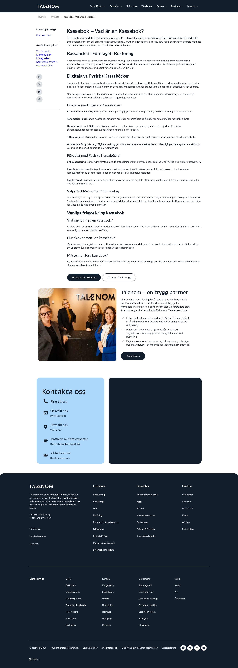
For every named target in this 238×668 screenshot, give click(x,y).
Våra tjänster (96, 6)
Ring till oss (58, 401)
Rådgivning (98, 501)
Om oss (160, 6)
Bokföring (97, 515)
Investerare (187, 508)
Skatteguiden (43, 54)
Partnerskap (188, 529)
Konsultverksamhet (146, 515)
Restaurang (142, 522)
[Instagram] (197, 648)
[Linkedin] (190, 648)
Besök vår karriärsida (60, 458)
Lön (95, 508)
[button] (39, 77)
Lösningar (99, 486)
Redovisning (99, 494)
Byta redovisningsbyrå (103, 549)
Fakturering (98, 529)
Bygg (139, 501)
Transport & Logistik (146, 536)
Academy (175, 6)
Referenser (131, 6)
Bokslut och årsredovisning (105, 522)
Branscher (115, 6)
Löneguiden (43, 58)
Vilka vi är (186, 501)
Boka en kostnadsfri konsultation (65, 444)
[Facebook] (183, 648)
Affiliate (186, 522)
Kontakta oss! (43, 35)
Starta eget (42, 51)
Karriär (185, 515)
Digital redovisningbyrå (104, 542)
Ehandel (140, 508)
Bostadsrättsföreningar (147, 494)
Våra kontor (146, 6)
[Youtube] (204, 648)
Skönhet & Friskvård (146, 529)
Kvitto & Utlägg (100, 536)
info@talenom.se (58, 415)
